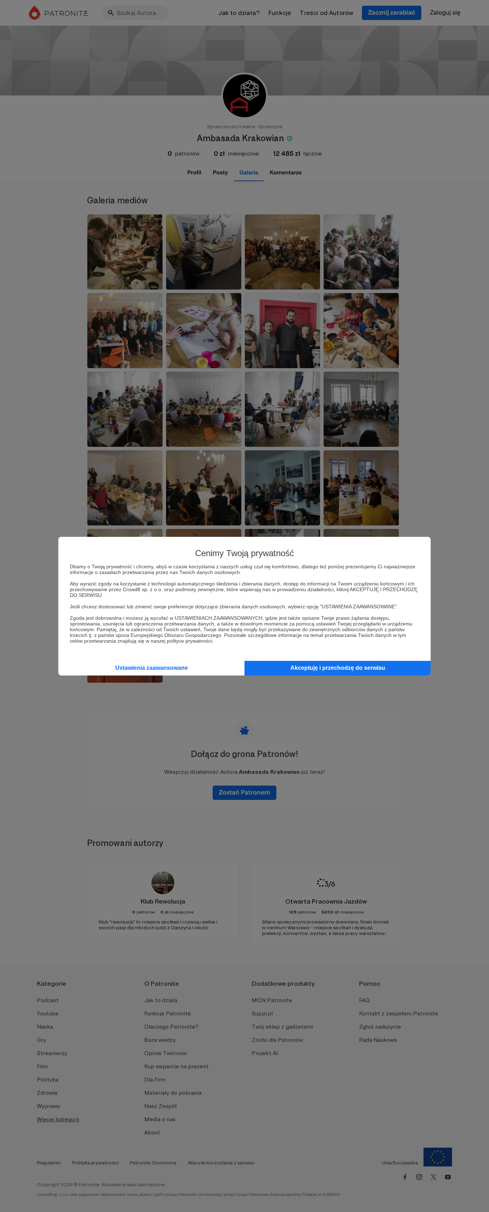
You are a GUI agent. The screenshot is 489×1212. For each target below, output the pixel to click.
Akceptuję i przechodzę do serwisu (337, 668)
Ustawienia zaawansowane (151, 668)
